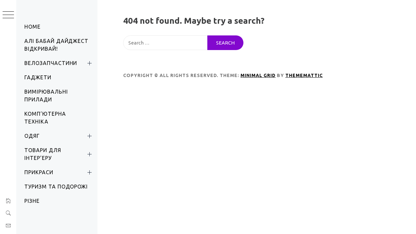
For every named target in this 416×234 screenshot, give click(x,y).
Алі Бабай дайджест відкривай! (56, 45)
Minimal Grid (258, 75)
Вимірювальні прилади (46, 95)
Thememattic (304, 75)
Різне (32, 201)
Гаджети (37, 77)
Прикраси (38, 172)
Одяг (32, 136)
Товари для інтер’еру (42, 154)
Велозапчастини (50, 63)
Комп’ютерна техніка (45, 117)
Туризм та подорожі (56, 186)
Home (32, 27)
